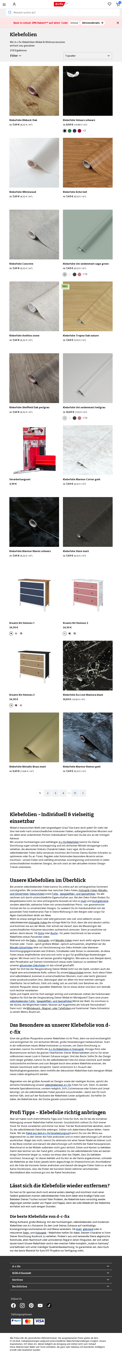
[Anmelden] (14, 4)
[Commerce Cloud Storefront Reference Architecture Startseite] (61, 4)
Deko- (33, 940)
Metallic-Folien (63, 940)
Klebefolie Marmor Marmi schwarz (30, 551)
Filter (14, 55)
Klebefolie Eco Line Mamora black (83, 694)
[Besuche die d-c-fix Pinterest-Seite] (33, 1306)
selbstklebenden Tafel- (22, 1001)
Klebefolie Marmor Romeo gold (81, 766)
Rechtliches (19, 1286)
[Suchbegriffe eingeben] (9, 12)
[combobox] (63, 12)
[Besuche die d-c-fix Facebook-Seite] (15, 1306)
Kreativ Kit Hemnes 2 (75, 623)
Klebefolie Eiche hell (75, 192)
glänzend (88, 1229)
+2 (84, 130)
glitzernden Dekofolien (33, 965)
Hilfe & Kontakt (21, 1273)
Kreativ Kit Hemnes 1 (22, 623)
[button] (118, 23)
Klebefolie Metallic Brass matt (27, 766)
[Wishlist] (109, 4)
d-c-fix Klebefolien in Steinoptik (66, 1049)
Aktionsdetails (91, 22)
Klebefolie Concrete (21, 263)
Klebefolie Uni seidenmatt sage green (86, 263)
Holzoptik (40, 1232)
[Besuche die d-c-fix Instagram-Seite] (24, 1306)
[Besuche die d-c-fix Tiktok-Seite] (49, 1306)
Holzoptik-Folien (88, 890)
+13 (85, 274)
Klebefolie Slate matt (76, 551)
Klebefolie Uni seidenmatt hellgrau (84, 407)
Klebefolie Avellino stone (24, 335)
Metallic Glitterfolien (21, 947)
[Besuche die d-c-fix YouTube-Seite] (42, 1306)
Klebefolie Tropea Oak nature (81, 335)
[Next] (82, 793)
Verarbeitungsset (19, 479)
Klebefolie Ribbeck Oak (23, 120)
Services (17, 1279)
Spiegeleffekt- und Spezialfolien (77, 893)
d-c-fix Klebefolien (69, 842)
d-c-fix (16, 1266)
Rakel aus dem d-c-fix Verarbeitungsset (48, 1133)
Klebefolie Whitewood (22, 192)
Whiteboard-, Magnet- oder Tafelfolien (49, 1008)
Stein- (26, 1232)
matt (83, 901)
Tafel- (55, 893)
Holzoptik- (44, 940)
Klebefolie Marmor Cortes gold (81, 479)
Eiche (41, 933)
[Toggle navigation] (4, 4)
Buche (54, 933)
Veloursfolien (37, 893)
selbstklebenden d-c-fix (58, 1085)
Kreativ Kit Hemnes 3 (22, 694)
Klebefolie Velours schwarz (79, 120)
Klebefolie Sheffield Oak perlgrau (29, 407)
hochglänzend (100, 901)
